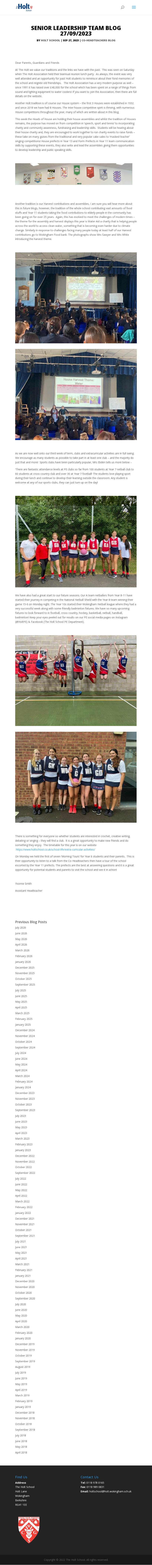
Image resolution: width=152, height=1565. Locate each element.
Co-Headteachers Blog (98, 40)
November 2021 (25, 1224)
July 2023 (20, 1116)
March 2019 (22, 1395)
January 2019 (23, 1407)
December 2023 (24, 1093)
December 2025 (24, 967)
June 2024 (21, 1058)
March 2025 (22, 1013)
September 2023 (25, 1110)
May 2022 (21, 1190)
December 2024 (24, 1030)
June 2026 (21, 933)
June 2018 (21, 1441)
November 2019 (25, 1350)
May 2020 (21, 1315)
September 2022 (25, 1173)
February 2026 (23, 956)
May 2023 (21, 1127)
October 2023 (23, 1104)
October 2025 (23, 979)
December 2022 (24, 1156)
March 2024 (22, 1076)
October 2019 (23, 1355)
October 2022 (23, 1167)
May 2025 (21, 1001)
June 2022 (21, 1184)
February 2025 (23, 1019)
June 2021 (21, 1247)
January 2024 (23, 1087)
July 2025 (20, 990)
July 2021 (20, 1241)
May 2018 (21, 1446)
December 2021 (24, 1218)
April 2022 (21, 1195)
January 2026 (23, 962)
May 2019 (21, 1384)
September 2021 (25, 1235)
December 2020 (24, 1281)
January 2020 (23, 1338)
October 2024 (23, 1041)
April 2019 (21, 1390)
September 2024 (25, 1047)
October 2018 (23, 1424)
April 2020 (21, 1321)
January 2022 (23, 1213)
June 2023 (21, 1121)
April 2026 (21, 944)
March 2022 (22, 1201)
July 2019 (20, 1372)
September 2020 (25, 1298)
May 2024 (21, 1064)
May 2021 (21, 1252)
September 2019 (25, 1361)
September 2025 (25, 984)
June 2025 (21, 996)
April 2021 (21, 1258)
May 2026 (21, 939)
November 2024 (25, 1036)
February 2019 (23, 1401)
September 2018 (25, 1429)
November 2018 (25, 1418)
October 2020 (23, 1292)
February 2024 (23, 1081)
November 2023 (25, 1098)
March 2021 (22, 1264)
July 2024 (20, 1053)
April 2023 (21, 1133)
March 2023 (22, 1138)
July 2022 (20, 1178)
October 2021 (23, 1230)
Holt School (50, 40)
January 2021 (23, 1275)
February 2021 (23, 1270)
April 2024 (21, 1070)
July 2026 (20, 927)
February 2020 (23, 1332)
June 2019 (21, 1378)
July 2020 (20, 1304)
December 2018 (24, 1412)
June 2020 (21, 1310)
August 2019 (22, 1367)
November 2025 (25, 973)
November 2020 (25, 1287)
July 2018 (20, 1435)
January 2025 (23, 1024)
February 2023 (23, 1144)
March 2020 (22, 1327)
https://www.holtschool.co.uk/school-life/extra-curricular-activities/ (55, 849)
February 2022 (23, 1207)
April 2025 (21, 1007)
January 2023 (23, 1150)
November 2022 (25, 1161)
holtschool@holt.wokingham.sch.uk (110, 1491)
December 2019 (24, 1344)
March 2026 (22, 950)
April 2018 (21, 1452)
